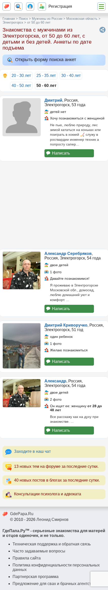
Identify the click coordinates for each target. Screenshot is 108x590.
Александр (55, 381)
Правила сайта (27, 558)
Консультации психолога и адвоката (47, 494)
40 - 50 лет (21, 85)
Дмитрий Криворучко (65, 325)
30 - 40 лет (71, 75)
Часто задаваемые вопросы (39, 551)
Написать (61, 153)
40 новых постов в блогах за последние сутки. (57, 480)
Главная (9, 19)
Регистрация (60, 6)
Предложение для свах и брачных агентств (53, 583)
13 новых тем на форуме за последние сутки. (56, 466)
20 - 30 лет (21, 75)
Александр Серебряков (68, 253)
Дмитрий (53, 100)
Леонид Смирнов (52, 519)
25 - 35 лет (46, 75)
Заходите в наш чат (32, 451)
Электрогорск (13, 22)
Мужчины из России (47, 19)
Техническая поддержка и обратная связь (52, 544)
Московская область (81, 19)
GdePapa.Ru (21, 514)
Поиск (23, 19)
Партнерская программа (36, 576)
